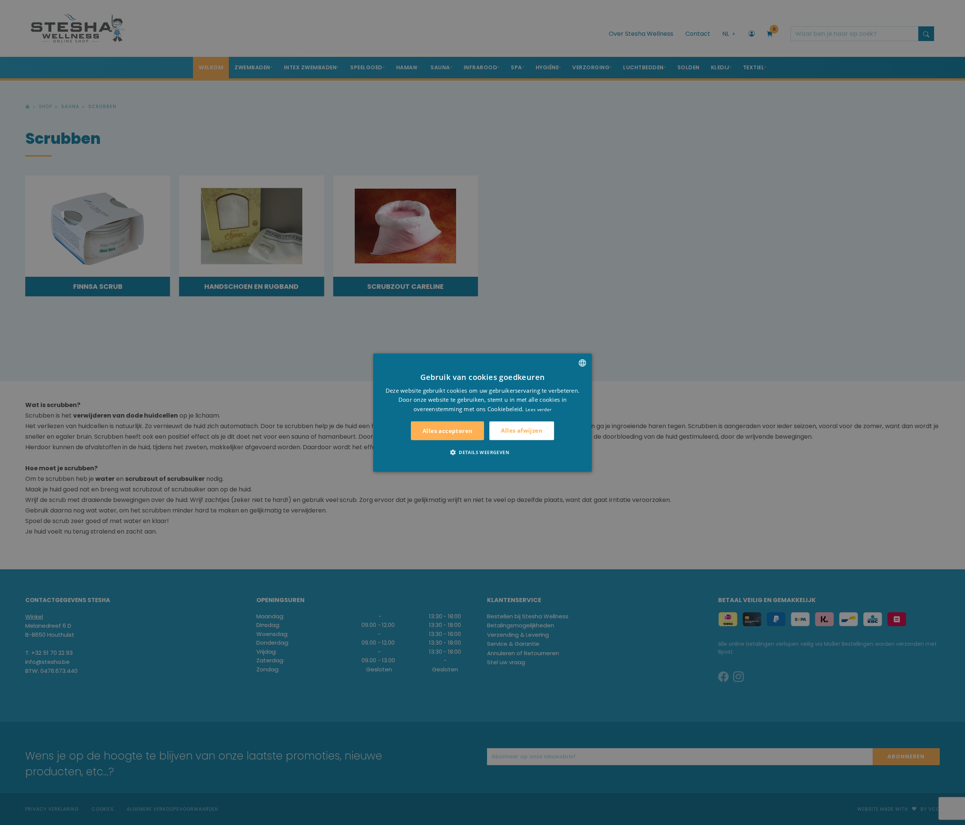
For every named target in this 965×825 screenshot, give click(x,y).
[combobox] (582, 362)
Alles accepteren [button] (447, 431)
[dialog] (482, 412)
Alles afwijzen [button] (521, 430)
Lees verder (538, 409)
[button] (482, 452)
